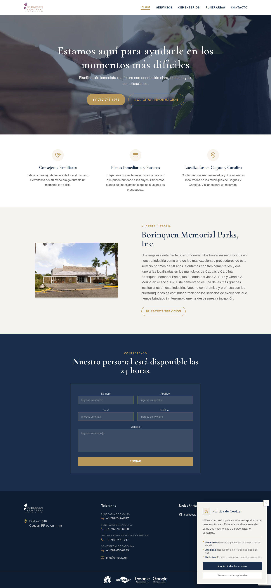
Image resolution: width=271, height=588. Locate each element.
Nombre (106, 393)
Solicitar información (156, 99)
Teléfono (165, 410)
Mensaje (135, 426)
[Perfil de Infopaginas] (107, 580)
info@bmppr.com (117, 557)
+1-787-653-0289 (117, 550)
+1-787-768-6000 (117, 529)
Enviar (135, 461)
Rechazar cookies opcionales (232, 575)
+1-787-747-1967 (106, 99)
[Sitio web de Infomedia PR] (123, 580)
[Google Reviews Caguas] (160, 580)
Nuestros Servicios (163, 311)
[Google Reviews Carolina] (142, 580)
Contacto (239, 7)
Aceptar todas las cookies (232, 566)
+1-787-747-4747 (117, 518)
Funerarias (215, 7)
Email (106, 410)
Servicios (164, 7)
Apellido (165, 393)
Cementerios (189, 7)
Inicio (145, 7)
